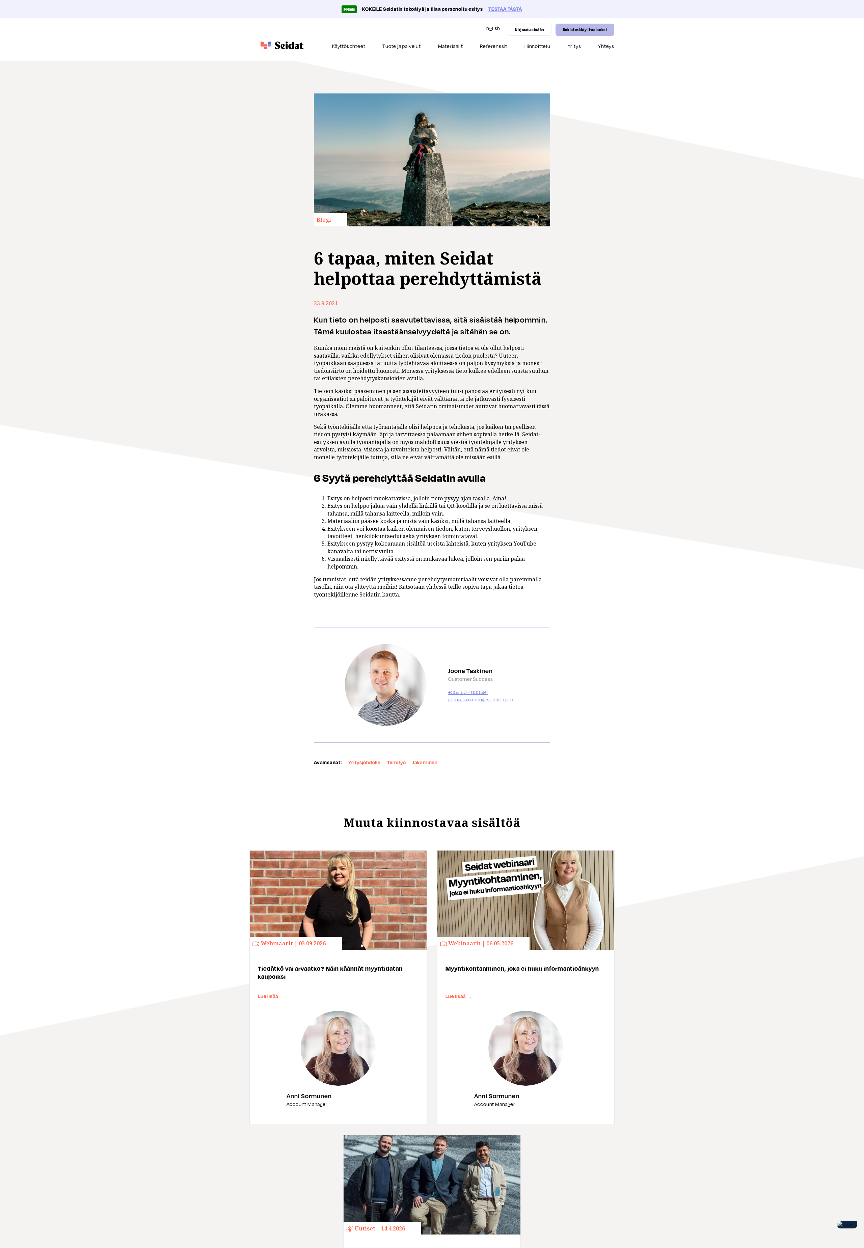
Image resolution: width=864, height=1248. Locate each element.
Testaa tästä (505, 9)
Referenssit (493, 46)
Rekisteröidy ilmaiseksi (585, 29)
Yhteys (606, 46)
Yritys (574, 46)
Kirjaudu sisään (529, 29)
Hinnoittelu (537, 46)
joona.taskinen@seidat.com (480, 699)
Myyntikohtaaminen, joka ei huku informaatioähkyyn (522, 968)
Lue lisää (271, 996)
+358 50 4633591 (468, 692)
